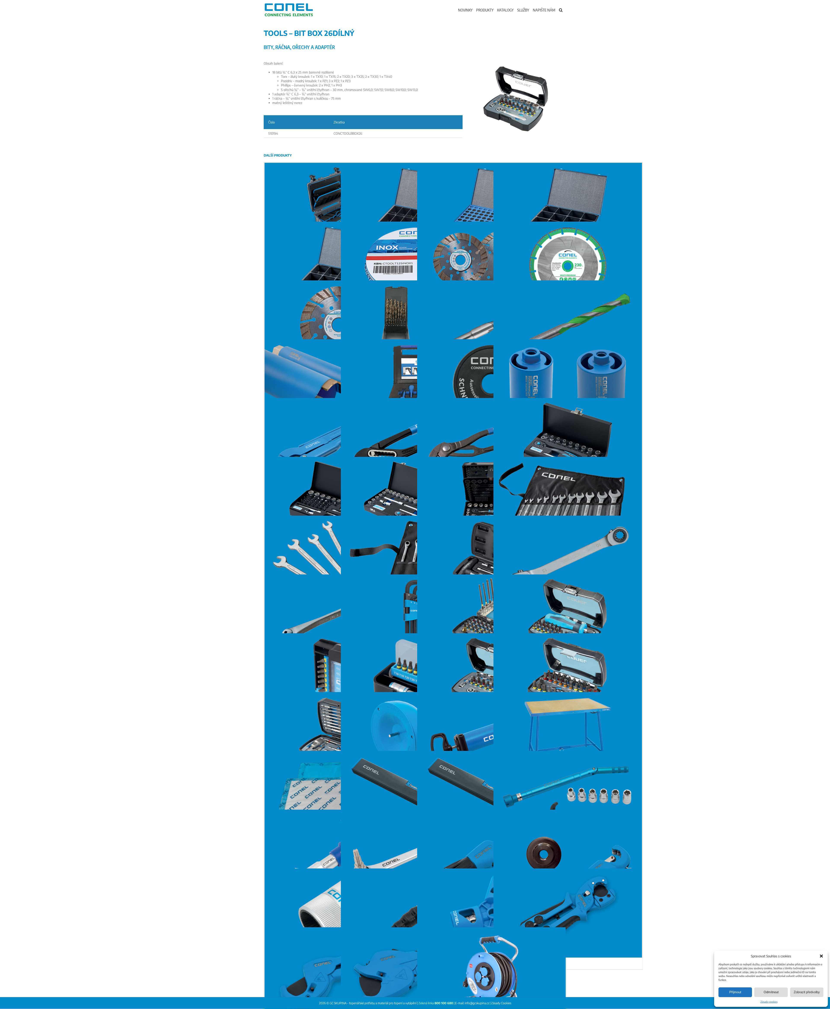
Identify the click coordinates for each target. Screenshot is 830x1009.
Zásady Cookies (501, 1003)
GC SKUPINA (338, 1003)
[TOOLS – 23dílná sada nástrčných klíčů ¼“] (567, 442)
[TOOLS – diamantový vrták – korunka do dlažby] (415, 383)
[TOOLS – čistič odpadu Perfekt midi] (415, 736)
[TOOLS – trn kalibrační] (491, 913)
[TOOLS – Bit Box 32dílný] (567, 677)
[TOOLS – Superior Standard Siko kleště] (415, 442)
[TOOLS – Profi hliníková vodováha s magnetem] (491, 795)
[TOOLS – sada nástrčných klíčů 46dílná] (339, 501)
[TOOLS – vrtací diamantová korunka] (339, 383)
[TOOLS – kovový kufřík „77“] (491, 207)
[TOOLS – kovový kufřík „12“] (567, 207)
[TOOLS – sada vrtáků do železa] (415, 324)
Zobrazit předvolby (807, 992)
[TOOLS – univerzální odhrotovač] (339, 913)
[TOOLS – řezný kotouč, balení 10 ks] (415, 266)
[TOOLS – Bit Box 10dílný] (415, 677)
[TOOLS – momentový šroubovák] (491, 560)
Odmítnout (771, 992)
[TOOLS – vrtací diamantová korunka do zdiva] (567, 383)
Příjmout (735, 992)
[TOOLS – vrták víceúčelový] (567, 324)
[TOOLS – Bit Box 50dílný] (491, 619)
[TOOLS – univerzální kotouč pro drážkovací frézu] (339, 324)
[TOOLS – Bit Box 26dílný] (491, 677)
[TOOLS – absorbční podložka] (339, 795)
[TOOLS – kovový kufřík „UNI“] (415, 207)
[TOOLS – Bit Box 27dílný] (339, 736)
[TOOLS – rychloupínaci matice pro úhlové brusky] (491, 383)
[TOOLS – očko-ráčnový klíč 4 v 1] (567, 560)
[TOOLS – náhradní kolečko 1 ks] (567, 854)
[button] (821, 956)
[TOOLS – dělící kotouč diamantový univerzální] (491, 266)
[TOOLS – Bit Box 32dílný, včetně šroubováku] (567, 619)
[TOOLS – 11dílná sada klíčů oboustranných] (567, 501)
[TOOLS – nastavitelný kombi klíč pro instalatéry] (567, 795)
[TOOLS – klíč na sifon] (339, 854)
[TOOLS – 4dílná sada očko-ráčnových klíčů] (415, 560)
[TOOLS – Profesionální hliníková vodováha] (415, 795)
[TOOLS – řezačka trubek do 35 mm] (491, 854)
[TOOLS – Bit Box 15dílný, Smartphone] (339, 677)
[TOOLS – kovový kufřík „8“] (339, 266)
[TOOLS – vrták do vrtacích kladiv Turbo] (491, 324)
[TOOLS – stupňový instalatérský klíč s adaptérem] (415, 854)
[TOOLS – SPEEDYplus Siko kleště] (491, 442)
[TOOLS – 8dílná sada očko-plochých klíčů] (339, 560)
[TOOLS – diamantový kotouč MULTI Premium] (567, 266)
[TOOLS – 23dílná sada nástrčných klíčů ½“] (415, 501)
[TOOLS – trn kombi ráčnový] (415, 913)
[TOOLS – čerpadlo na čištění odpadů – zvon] (491, 736)
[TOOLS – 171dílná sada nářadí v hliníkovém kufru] (491, 501)
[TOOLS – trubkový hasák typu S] (339, 442)
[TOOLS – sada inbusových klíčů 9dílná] (415, 619)
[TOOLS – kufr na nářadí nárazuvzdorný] (339, 207)
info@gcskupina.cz (477, 1003)
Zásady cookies (768, 1001)
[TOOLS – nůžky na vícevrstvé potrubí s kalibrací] (567, 913)
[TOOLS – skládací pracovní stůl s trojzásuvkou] (567, 736)
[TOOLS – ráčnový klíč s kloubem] (339, 619)
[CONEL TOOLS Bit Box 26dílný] (516, 63)
